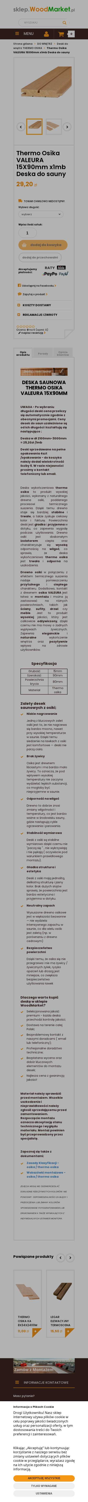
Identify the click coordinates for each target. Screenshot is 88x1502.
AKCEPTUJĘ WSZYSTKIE (44, 1478)
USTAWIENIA (44, 1493)
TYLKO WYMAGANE (44, 1486)
